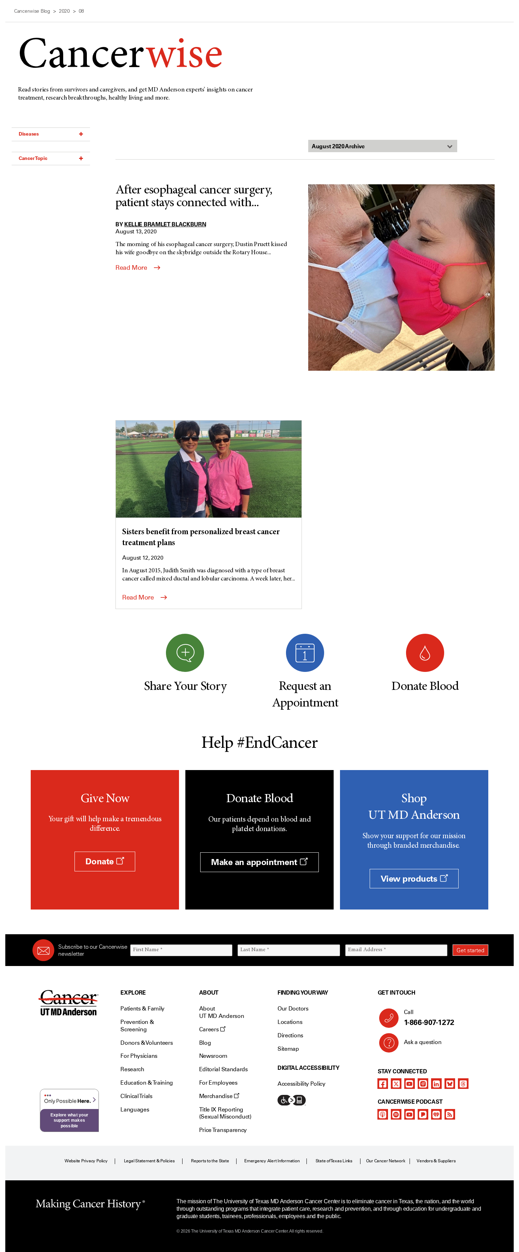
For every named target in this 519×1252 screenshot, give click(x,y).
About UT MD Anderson (221, 1012)
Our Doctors (293, 1008)
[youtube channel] (409, 1083)
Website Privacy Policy (86, 1160)
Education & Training (146, 1082)
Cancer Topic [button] (33, 158)
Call (429, 1018)
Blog (205, 1042)
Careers (209, 1029)
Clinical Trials (136, 1096)
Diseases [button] (29, 134)
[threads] (463, 1083)
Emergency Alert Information (272, 1160)
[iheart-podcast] (436, 1114)
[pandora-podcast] (423, 1114)
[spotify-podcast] (396, 1114)
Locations (290, 1022)
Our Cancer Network (385, 1160)
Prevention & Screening (137, 1026)
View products (410, 879)
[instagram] (423, 1083)
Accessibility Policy (302, 1083)
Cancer (120, 57)
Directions (290, 1035)
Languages (134, 1109)
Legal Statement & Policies (149, 1160)
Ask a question (423, 1042)
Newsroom (213, 1056)
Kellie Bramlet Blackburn (165, 224)
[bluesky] (450, 1083)
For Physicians (138, 1056)
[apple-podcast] (382, 1114)
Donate (100, 861)
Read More (132, 268)
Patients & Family (142, 1008)
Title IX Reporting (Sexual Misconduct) (225, 1113)
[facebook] (382, 1083)
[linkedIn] (436, 1083)
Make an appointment (255, 862)
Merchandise (216, 1096)
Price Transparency (223, 1130)
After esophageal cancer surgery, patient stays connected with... (193, 197)
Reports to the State (210, 1160)
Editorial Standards (223, 1069)
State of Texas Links (334, 1160)
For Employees (218, 1082)
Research (132, 1069)
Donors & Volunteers (146, 1042)
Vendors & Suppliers (436, 1160)
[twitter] (396, 1083)
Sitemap (288, 1048)
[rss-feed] (450, 1114)
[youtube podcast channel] (409, 1114)
